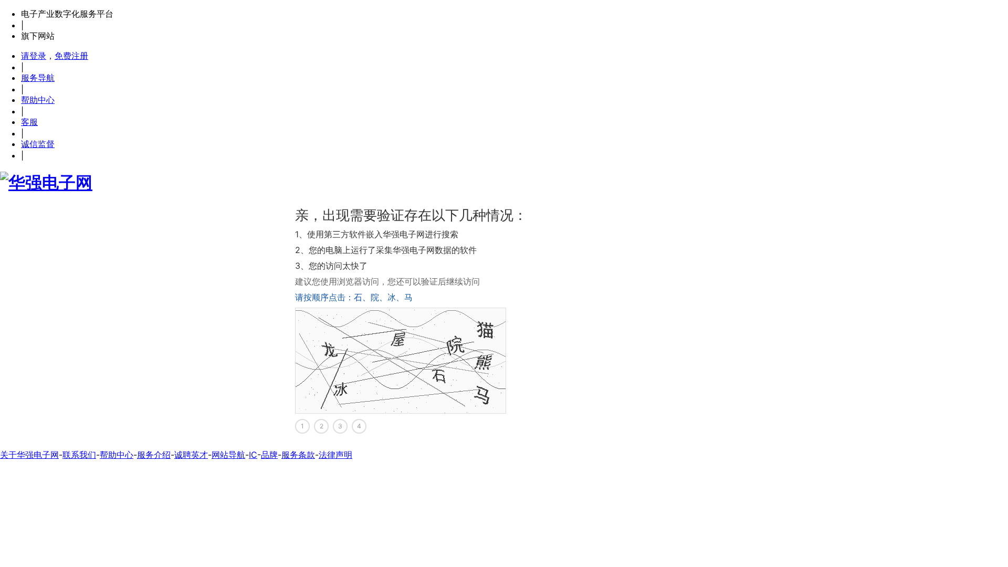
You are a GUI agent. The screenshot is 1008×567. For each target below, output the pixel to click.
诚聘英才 (191, 454)
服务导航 (38, 77)
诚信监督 (38, 144)
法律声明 (335, 454)
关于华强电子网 (29, 454)
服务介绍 (154, 454)
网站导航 (228, 454)
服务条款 (298, 454)
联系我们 (79, 454)
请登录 (33, 55)
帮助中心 (38, 99)
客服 (29, 122)
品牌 (269, 454)
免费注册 (71, 55)
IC (253, 454)
